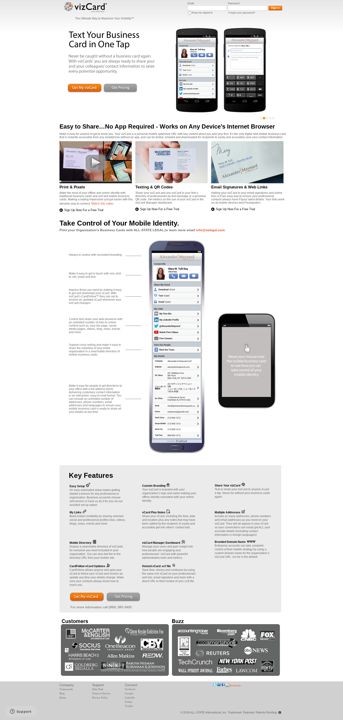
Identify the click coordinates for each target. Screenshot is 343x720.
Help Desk (97, 689)
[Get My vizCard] (87, 598)
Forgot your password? (241, 12)
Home (63, 697)
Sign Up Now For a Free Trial (83, 210)
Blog (62, 693)
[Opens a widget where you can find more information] (21, 712)
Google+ (129, 693)
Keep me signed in (202, 12)
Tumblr (129, 706)
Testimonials (66, 689)
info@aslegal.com (210, 230)
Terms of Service (101, 693)
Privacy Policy (100, 697)
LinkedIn (130, 697)
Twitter (128, 701)
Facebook (130, 689)
